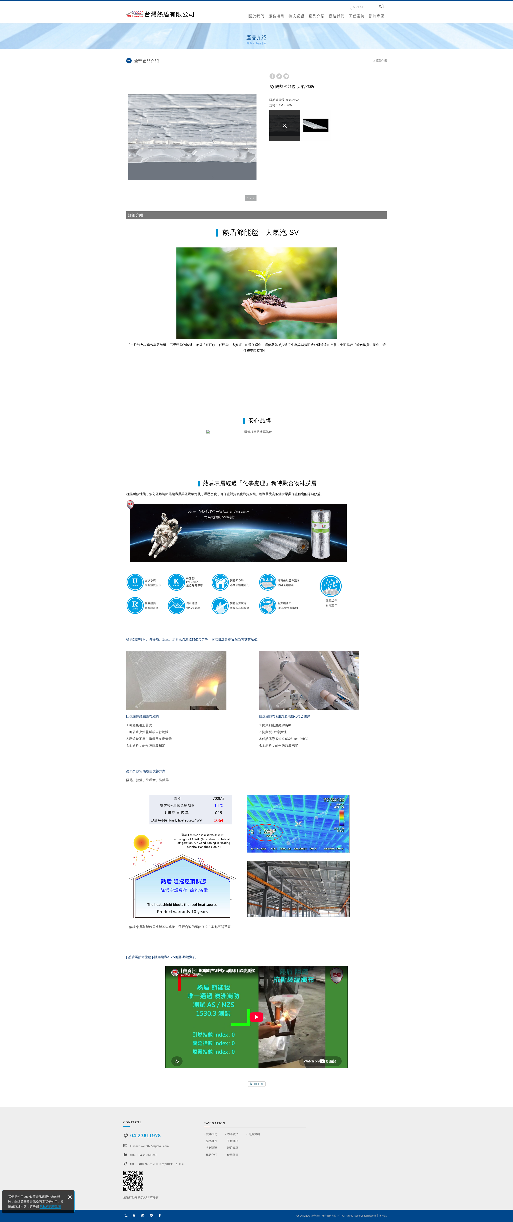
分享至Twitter (279, 76)
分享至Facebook (272, 76)
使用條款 (232, 1154)
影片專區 (377, 16)
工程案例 (357, 16)
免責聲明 (254, 1134)
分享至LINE (286, 76)
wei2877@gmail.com (155, 1146)
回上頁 (258, 1084)
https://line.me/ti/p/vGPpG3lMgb (152, 1216)
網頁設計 (371, 1215)
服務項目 (277, 16)
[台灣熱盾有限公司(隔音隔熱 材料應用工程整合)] (160, 14)
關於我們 (256, 16)
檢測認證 (297, 16)
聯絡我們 (337, 16)
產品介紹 (317, 16)
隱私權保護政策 (50, 1206)
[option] (192, 137)
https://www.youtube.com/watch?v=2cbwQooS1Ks (135, 1216)
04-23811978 (145, 1135)
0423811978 (127, 1216)
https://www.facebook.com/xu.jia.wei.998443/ (161, 1216)
